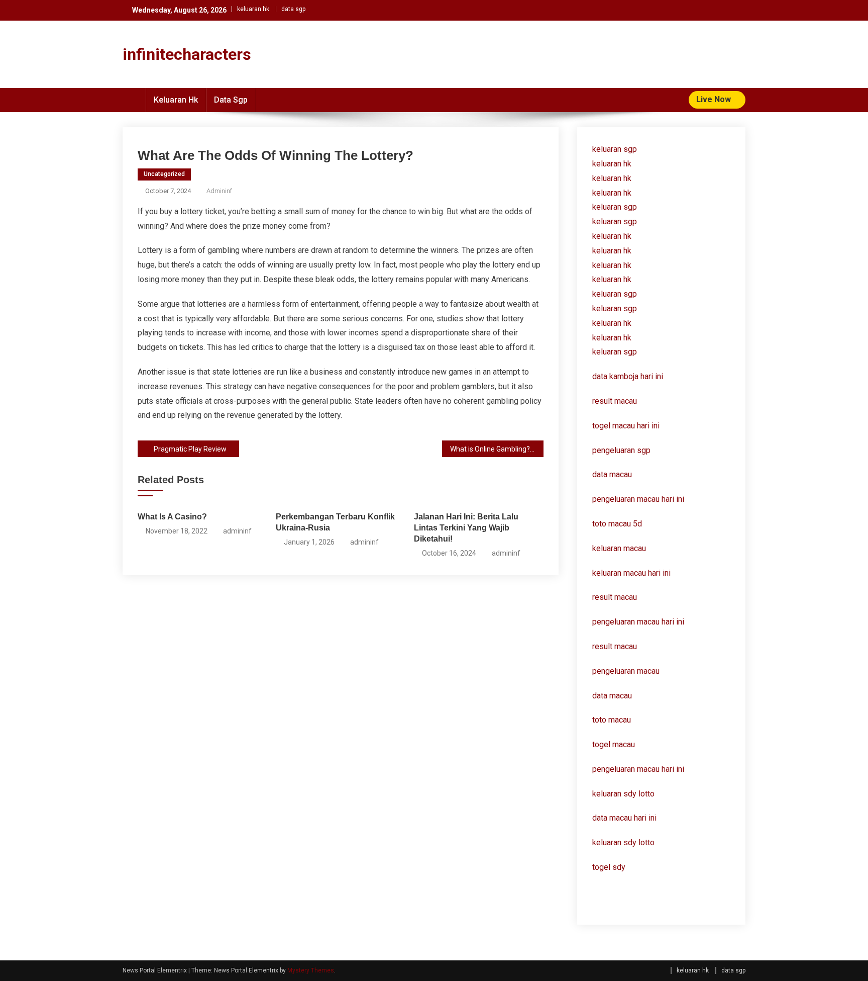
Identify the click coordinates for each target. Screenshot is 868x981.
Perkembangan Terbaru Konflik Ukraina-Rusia (335, 522)
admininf (219, 191)
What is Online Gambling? (490, 449)
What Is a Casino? (172, 516)
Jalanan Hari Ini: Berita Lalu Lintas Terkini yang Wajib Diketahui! (466, 527)
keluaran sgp (614, 149)
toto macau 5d (617, 523)
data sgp (293, 9)
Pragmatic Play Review (190, 449)
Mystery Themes (310, 970)
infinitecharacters (187, 54)
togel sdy (608, 867)
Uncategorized (164, 173)
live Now (714, 99)
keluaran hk (253, 9)
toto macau (611, 720)
